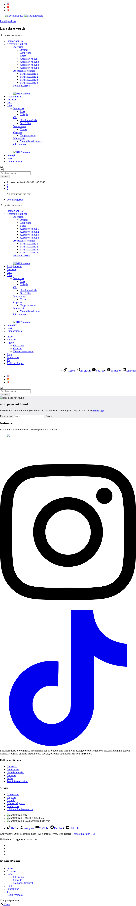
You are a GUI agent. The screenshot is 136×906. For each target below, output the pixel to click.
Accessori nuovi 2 (29, 61)
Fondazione (13, 357)
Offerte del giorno (16, 803)
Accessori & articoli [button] (17, 44)
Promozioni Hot (15, 41)
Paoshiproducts (8, 21)
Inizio (10, 336)
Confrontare (13, 769)
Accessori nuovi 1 (29, 58)
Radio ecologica (15, 363)
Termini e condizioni (17, 781)
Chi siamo (18, 345)
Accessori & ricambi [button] (24, 70)
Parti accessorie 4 (29, 82)
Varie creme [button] (19, 126)
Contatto (17, 348)
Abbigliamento (14, 96)
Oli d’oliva (25, 123)
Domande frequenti (23, 351)
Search (4, 176)
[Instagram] (68, 608)
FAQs (10, 778)
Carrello (11, 800)
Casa (9, 158)
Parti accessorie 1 (29, 73)
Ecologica (12, 155)
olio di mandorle (28, 120)
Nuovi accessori (21, 85)
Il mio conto (13, 794)
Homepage (98, 410)
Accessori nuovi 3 (29, 64)
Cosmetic (11, 99)
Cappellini (25, 52)
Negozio (11, 339)
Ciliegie (24, 114)
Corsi (9, 102)
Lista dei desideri (15, 772)
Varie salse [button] (18, 108)
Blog (9, 354)
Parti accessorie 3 (29, 79)
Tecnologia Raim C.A (83, 833)
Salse (22, 111)
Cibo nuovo (19, 144)
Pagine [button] (10, 342)
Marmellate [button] (19, 138)
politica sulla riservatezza (20, 809)
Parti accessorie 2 (29, 76)
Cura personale (14, 161)
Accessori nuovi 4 (29, 67)
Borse (23, 55)
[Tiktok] (68, 745)
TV (8, 360)
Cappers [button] (17, 132)
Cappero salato (27, 135)
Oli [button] (15, 117)
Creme (23, 129)
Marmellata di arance (31, 141)
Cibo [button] (9, 105)
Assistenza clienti (16, 182)
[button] (5, 904)
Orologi (24, 49)
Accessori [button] (18, 46)
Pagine (10, 874)
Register (18, 199)
